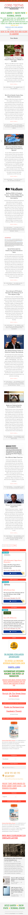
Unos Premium (12, 913)
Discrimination (20, 125)
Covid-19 (19, 228)
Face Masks (14, 88)
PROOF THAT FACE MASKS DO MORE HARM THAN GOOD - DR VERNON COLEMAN (14, 786)
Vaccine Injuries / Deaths (14, 385)
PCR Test (12, 538)
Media (21, 327)
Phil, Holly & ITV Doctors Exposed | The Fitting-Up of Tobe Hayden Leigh (14, 293)
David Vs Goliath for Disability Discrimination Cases (14, 250)
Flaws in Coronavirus (14, 707)
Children (10, 382)
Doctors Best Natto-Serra (8, 740)
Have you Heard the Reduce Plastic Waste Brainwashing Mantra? (14, 148)
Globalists (17, 180)
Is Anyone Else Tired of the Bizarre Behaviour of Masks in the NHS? (14, 59)
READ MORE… (14, 84)
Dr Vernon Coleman (16, 437)
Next (15, 545)
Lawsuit (7, 538)
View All (24, 842)
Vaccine (22, 384)
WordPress (21, 913)
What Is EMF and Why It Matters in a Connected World (17, 880)
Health (7, 327)
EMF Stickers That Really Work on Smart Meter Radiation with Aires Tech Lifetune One (17, 890)
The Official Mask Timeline (14, 457)
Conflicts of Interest (11, 125)
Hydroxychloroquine (14, 327)
